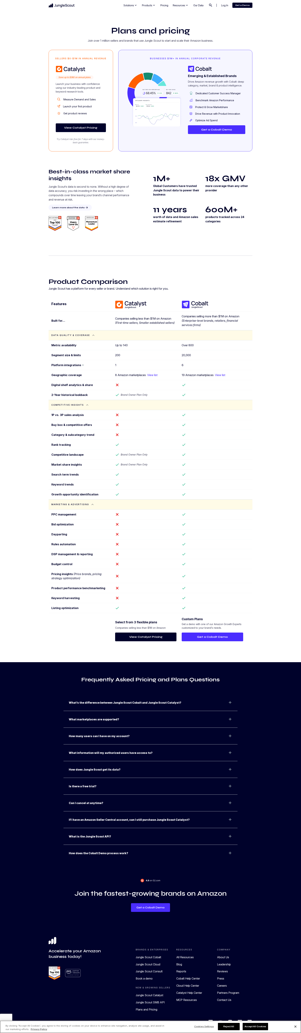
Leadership (224, 964)
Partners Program (228, 992)
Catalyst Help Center (189, 992)
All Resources (185, 957)
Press (220, 978)
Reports (181, 971)
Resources (181, 5)
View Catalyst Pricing (80, 127)
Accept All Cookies (255, 1026)
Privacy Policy (39, 1029)
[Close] (295, 1026)
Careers (222, 985)
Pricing (164, 5)
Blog (179, 964)
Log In (224, 5)
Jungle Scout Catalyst (149, 995)
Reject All (228, 1026)
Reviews (222, 971)
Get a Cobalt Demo (216, 129)
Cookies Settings (204, 1026)
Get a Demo (242, 5)
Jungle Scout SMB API (150, 1002)
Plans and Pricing (146, 1009)
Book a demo (144, 978)
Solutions (130, 5)
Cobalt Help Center (188, 978)
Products (149, 5)
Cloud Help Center (187, 985)
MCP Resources (186, 1000)
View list (152, 375)
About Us (223, 957)
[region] (150, 1027)
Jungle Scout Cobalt (148, 957)
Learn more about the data (70, 207)
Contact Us (224, 1000)
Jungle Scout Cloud (148, 964)
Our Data (198, 5)
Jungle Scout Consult (149, 971)
